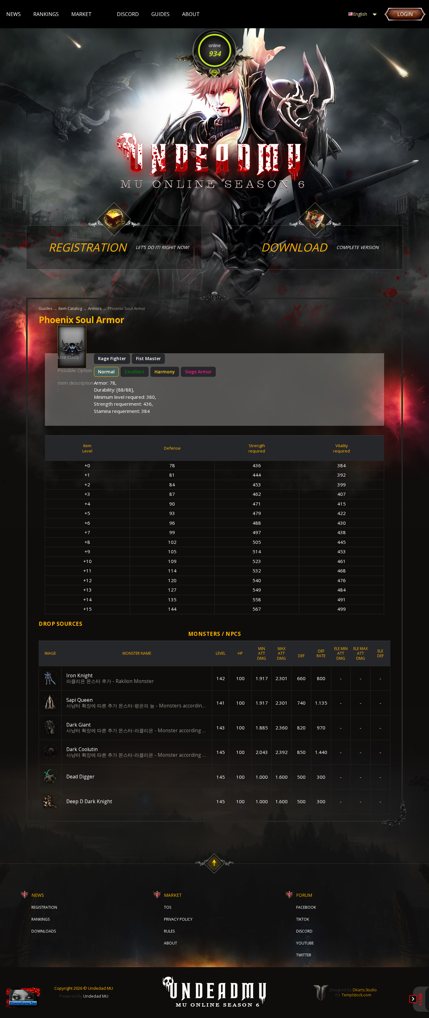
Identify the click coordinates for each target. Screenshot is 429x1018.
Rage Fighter (112, 358)
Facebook (306, 907)
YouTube (305, 943)
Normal (106, 372)
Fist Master (148, 358)
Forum (304, 895)
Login (405, 14)
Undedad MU (95, 996)
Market (81, 14)
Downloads (43, 931)
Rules (169, 931)
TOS (167, 907)
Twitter (303, 955)
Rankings (46, 14)
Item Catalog (70, 308)
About (191, 14)
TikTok (302, 919)
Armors (95, 308)
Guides (160, 14)
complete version (320, 247)
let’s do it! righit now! (118, 247)
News (13, 14)
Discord (128, 14)
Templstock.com (356, 995)
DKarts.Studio (365, 990)
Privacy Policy (178, 919)
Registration (44, 907)
